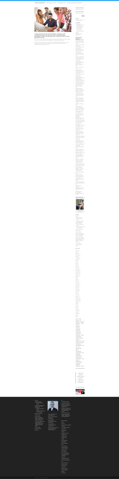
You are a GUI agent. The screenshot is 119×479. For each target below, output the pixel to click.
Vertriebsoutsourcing (79, 217)
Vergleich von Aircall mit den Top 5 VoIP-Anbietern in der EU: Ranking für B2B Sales (80, 57)
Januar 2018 (77, 312)
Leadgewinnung (78, 335)
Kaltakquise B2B (78, 329)
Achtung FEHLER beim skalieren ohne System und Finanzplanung (80, 175)
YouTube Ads (64, 472)
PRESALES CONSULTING (80, 31)
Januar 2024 (77, 269)
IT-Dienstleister (78, 326)
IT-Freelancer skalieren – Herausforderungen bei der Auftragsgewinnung (80, 155)
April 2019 (77, 292)
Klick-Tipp (77, 216)
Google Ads (77, 324)
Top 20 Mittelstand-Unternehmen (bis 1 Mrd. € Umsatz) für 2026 (80, 53)
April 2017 (77, 316)
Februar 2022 (78, 287)
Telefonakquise (78, 354)
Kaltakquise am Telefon (65, 433)
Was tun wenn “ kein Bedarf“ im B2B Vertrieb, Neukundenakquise (80, 145)
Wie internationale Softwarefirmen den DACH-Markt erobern (80, 49)
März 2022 (77, 286)
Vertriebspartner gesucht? (79, 229)
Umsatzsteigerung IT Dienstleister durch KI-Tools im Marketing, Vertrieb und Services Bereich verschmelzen (80, 72)
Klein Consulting (78, 242)
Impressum (77, 245)
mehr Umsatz (77, 342)
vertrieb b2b (77, 360)
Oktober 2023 (78, 273)
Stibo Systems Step (64, 464)
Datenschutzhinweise (79, 244)
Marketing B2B (64, 441)
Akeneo (63, 422)
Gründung (63, 431)
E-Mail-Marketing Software (60, 39)
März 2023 (77, 280)
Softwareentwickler (78, 351)
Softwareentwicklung (78, 352)
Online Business (36, 40)
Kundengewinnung (78, 332)
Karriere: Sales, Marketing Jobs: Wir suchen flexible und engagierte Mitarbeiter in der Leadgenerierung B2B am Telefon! (80, 239)
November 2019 (78, 290)
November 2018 (78, 299)
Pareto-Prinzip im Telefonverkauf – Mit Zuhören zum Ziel (80, 125)
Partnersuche (64, 457)
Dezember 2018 (78, 297)
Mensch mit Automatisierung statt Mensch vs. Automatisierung (80, 45)
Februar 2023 (78, 282)
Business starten (78, 230)
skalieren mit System (78, 348)
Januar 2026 (77, 253)
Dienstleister (82, 321)
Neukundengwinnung (65, 447)
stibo (83, 352)
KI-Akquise (77, 67)
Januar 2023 (77, 283)
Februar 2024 (78, 267)
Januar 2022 (77, 289)
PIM (83, 345)
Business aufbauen (38, 416)
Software (77, 349)
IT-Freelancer (77, 327)
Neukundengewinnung (79, 345)
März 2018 (77, 309)
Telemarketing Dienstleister (66, 403)
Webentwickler (78, 364)
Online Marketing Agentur (49, 40)
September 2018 (78, 300)
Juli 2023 (77, 277)
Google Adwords (64, 430)
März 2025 (77, 256)
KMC (36, 39)
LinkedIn (82, 335)
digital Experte (78, 323)
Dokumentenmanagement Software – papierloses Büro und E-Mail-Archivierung (80, 234)
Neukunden (82, 342)
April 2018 (77, 307)
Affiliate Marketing (64, 420)
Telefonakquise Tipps (79, 355)
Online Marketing (42, 40)
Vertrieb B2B (63, 467)
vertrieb (83, 358)
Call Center (63, 423)
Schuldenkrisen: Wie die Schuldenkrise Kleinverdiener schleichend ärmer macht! (80, 132)
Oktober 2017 (78, 313)
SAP (62, 461)
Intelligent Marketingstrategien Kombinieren (79, 33)
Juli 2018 (77, 303)
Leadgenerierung (78, 333)
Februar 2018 (78, 310)
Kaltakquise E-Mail (78, 103)
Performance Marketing (65, 458)
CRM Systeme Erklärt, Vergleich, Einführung (48, 39)
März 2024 (77, 266)
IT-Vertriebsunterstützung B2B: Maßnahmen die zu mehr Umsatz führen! (79, 222)
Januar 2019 (77, 296)
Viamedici (63, 471)
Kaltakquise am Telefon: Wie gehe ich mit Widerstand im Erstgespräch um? (66, 405)
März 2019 (77, 293)
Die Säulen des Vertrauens (65, 412)
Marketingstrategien (65, 443)
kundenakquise (78, 330)
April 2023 (77, 279)
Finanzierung (63, 428)
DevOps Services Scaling (79, 172)
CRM (80, 320)
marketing (77, 339)
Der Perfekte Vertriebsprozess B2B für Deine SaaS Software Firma (80, 121)
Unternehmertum (78, 358)
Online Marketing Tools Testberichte (58, 40)
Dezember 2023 (78, 270)
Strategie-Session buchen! (79, 9)
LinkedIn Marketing (78, 336)
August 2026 (77, 250)
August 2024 (77, 259)
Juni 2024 (77, 262)
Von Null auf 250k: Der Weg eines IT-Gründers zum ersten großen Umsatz (80, 164)
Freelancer (82, 323)
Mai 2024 (77, 263)
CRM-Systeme (77, 321)
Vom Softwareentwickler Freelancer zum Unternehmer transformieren (80, 94)
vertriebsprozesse (78, 363)
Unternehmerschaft (78, 357)
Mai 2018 (77, 306)
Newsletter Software (67, 39)
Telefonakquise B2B (79, 29)
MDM (62, 444)
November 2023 (78, 272)
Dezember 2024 (78, 257)
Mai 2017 (77, 314)
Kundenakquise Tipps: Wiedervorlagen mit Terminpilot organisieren (79, 192)
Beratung (77, 320)
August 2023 (77, 276)
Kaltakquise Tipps (64, 434)
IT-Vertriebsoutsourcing (65, 401)
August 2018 (77, 302)
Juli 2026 (77, 252)
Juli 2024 (77, 260)
